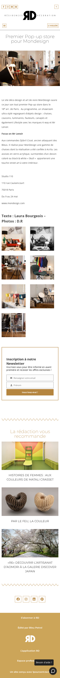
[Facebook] (18, 599)
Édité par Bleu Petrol (30, 627)
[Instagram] (8, 7)
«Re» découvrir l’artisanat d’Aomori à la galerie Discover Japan (30, 567)
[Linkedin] (12, 7)
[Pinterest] (16, 7)
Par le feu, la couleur (30, 521)
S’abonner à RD (30, 617)
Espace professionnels (30, 660)
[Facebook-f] (3, 7)
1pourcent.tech (41, 671)
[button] (56, 7)
